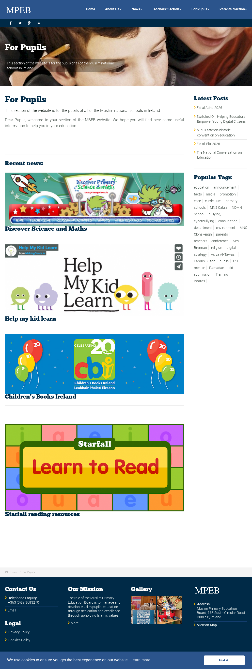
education (201, 187)
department (203, 227)
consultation (227, 221)
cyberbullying (204, 221)
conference (219, 241)
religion (216, 247)
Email (12, 610)
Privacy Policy (19, 632)
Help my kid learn (30, 319)
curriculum (213, 201)
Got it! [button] (224, 660)
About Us (113, 9)
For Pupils (200, 9)
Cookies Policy (19, 640)
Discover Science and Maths (46, 229)
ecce (197, 201)
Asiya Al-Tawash (223, 254)
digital (231, 247)
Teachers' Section (166, 9)
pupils (224, 261)
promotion (228, 194)
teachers (200, 241)
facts (198, 194)
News (137, 9)
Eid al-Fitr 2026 (208, 144)
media (210, 194)
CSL (236, 261)
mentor (199, 268)
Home (90, 9)
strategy (200, 254)
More (75, 623)
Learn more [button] (140, 660)
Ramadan (216, 268)
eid (231, 268)
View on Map (207, 625)
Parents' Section (233, 9)
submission (202, 274)
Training (222, 274)
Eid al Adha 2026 (209, 107)
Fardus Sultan (204, 261)
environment (225, 227)
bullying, (214, 214)
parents (222, 234)
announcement (224, 187)
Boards (199, 281)
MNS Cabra (218, 207)
